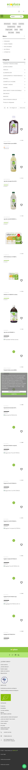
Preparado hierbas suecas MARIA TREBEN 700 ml (13, 370)
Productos (3, 706)
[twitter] (12, 655)
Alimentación (7, 23)
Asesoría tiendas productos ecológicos (9, 690)
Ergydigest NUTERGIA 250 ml (9, 634)
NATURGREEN (8, 46)
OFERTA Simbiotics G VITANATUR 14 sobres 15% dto (14, 256)
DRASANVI (7, 41)
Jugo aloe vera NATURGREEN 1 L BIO (11, 219)
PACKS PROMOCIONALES (10, 99)
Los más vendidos (5, 710)
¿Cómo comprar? (4, 721)
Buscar (22, 16)
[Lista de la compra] (23, 11)
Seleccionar (22, 107)
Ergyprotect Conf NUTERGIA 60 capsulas (11, 521)
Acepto (14, 394)
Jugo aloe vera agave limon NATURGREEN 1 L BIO (13, 181)
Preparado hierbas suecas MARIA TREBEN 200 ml (13, 143)
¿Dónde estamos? (5, 666)
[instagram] (15, 655)
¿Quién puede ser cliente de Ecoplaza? (9, 716)
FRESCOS (5, 69)
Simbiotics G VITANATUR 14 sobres (10, 294)
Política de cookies (5, 764)
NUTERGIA (7, 49)
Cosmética (21, 23)
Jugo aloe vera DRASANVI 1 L (9, 332)
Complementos (11, 26)
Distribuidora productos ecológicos (9, 688)
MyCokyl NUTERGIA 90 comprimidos (11, 445)
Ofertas (18, 32)
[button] (24, 36)
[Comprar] (13, 125)
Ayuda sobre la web (5, 727)
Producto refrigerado (8, 102)
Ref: (20, 140)
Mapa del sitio (4, 673)
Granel (16, 29)
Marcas (2, 712)
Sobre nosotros (4, 664)
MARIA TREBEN (8, 44)
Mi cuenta (3, 725)
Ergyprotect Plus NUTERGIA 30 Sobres (11, 483)
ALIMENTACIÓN (7, 72)
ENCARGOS (6, 93)
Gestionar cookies (14, 391)
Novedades (3, 708)
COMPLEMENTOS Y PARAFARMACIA (12, 75)
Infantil (19, 26)
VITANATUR (7, 52)
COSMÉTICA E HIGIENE (9, 81)
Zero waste (11, 32)
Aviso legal (3, 754)
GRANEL (5, 87)
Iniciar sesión (4, 723)
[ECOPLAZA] (13, 5)
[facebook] (9, 655)
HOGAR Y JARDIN (8, 84)
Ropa (21, 29)
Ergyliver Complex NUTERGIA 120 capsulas (12, 559)
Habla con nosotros (5, 671)
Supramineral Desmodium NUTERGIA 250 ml (12, 407)
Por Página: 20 (13, 107)
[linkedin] (18, 655)
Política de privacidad (5, 759)
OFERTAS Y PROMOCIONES (10, 63)
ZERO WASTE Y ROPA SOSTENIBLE (12, 90)
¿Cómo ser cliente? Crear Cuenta (8, 719)
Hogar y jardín (9, 29)
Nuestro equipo (4, 668)
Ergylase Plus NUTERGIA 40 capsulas (11, 596)
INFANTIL (5, 78)
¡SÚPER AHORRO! (8, 66)
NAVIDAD (5, 96)
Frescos (14, 23)
